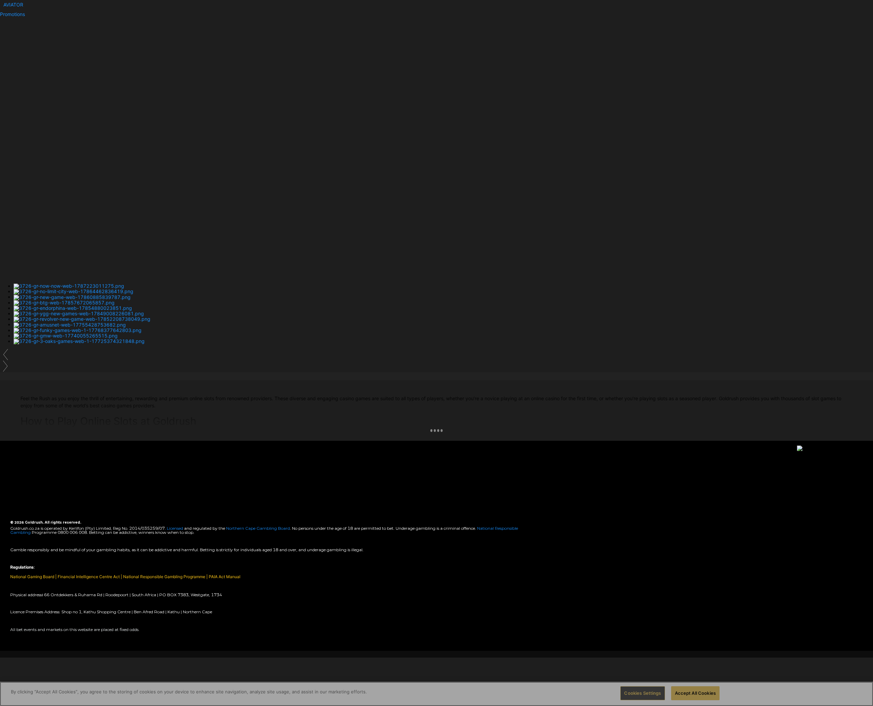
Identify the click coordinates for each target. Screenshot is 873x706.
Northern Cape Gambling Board (258, 528)
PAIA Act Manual (224, 576)
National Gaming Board (32, 576)
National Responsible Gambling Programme (164, 576)
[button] (13, 4)
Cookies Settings (642, 693)
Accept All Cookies (695, 693)
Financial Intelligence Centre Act (89, 576)
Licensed (175, 528)
